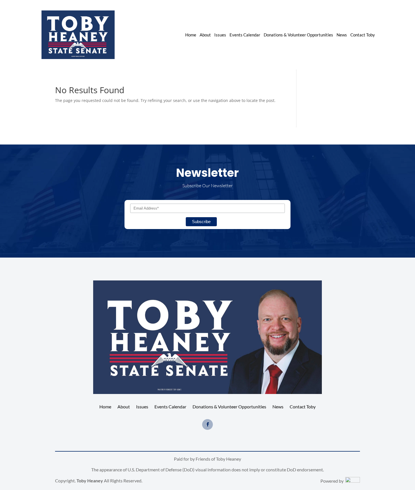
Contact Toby (362, 35)
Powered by (332, 481)
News (342, 35)
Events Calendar (245, 35)
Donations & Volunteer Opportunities (298, 35)
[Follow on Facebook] (207, 424)
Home (190, 35)
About (205, 35)
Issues (220, 35)
